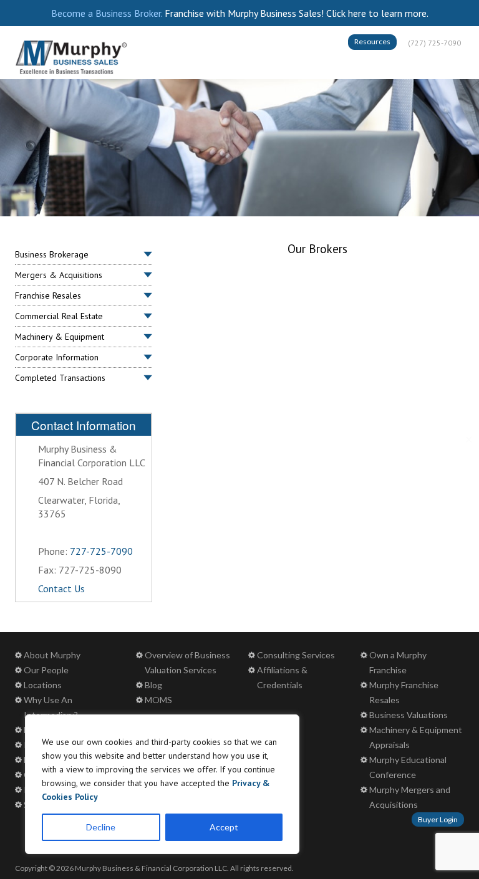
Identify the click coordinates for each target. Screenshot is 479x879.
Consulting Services (296, 655)
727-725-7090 (101, 551)
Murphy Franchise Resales (403, 692)
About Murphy (52, 655)
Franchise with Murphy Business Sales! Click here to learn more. (296, 13)
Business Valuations (408, 714)
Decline (100, 827)
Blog (153, 685)
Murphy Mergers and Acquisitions (409, 797)
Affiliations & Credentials (282, 677)
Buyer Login (438, 819)
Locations (43, 685)
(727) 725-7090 (434, 42)
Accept (224, 827)
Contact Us (61, 588)
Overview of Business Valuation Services (187, 662)
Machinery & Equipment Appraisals (415, 737)
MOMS (158, 699)
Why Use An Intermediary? (51, 707)
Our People (46, 670)
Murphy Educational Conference (408, 767)
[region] (162, 784)
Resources (372, 41)
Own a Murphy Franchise (398, 662)
